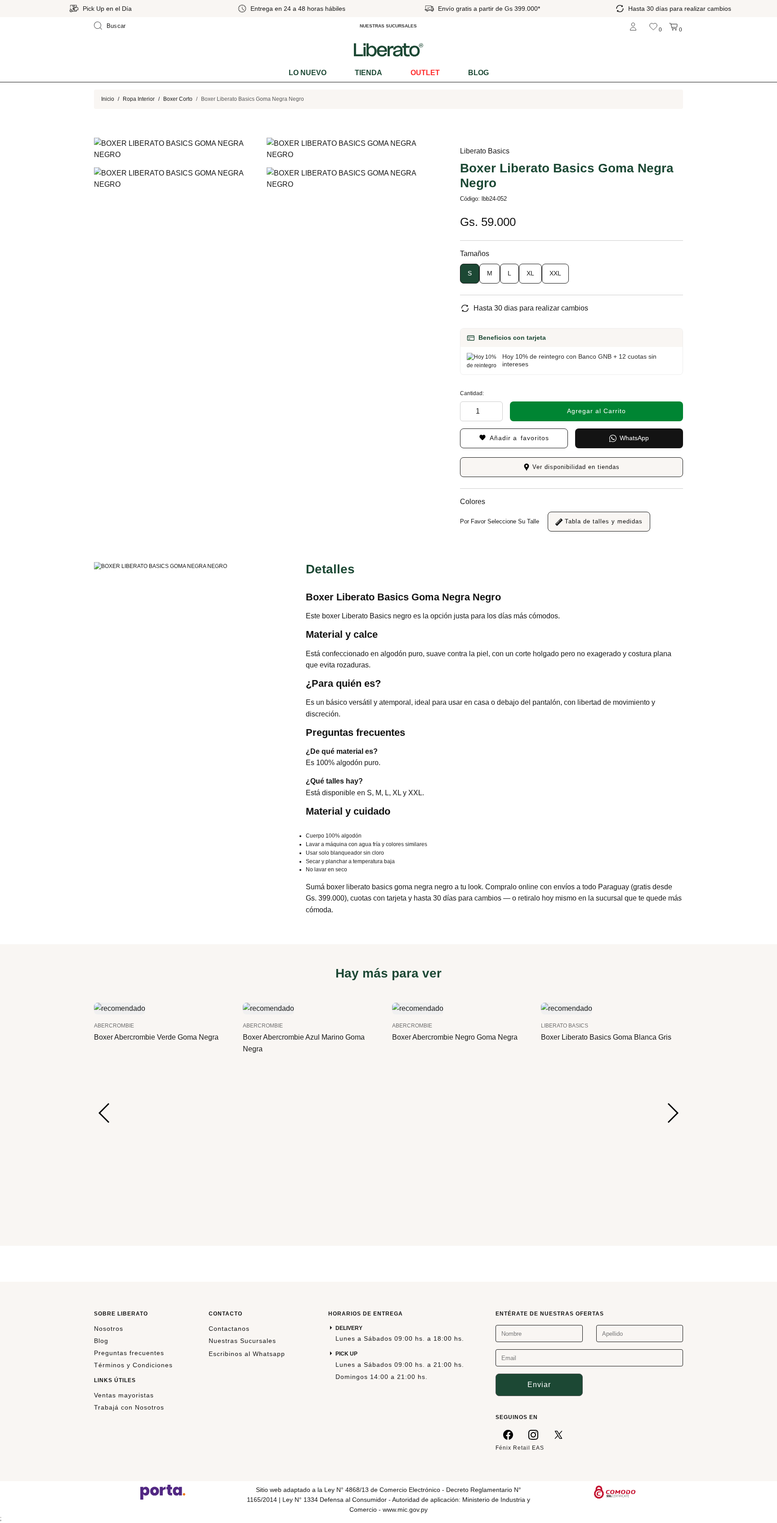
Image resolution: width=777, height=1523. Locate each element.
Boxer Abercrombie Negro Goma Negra (455, 1037)
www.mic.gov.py (405, 1509)
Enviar (539, 1384)
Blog (478, 73)
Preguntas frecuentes (129, 1352)
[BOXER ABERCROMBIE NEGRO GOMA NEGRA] (417, 1008)
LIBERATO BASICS (564, 1026)
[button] (104, 1113)
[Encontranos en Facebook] (508, 1434)
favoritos (519, 438)
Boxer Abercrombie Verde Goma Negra (156, 1037)
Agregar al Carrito (596, 411)
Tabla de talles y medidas (603, 521)
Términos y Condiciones (133, 1365)
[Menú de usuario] (633, 26)
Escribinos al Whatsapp (247, 1353)
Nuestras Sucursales (242, 1340)
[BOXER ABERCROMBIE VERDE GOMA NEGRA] (119, 1008)
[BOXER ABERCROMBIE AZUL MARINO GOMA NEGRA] (268, 1008)
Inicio (107, 99)
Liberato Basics (484, 151)
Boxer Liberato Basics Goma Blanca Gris (606, 1037)
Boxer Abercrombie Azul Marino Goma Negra (304, 1042)
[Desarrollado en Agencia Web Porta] (162, 1491)
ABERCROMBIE (114, 1026)
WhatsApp (634, 438)
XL (530, 273)
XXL (555, 273)
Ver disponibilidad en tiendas (575, 467)
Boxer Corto (177, 99)
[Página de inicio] (388, 49)
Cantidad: (472, 393)
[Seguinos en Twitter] (558, 1434)
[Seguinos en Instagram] (533, 1434)
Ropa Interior (139, 99)
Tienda (368, 73)
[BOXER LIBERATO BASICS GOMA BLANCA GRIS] (566, 1008)
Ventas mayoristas (124, 1395)
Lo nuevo (307, 73)
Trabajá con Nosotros (129, 1407)
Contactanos (229, 1328)
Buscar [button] (116, 26)
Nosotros (108, 1328)
